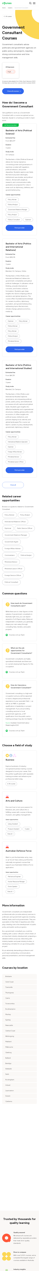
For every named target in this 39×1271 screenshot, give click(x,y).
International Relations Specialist (17, 442)
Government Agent (11, 542)
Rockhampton (10, 1009)
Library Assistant (13, 824)
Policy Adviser (12, 199)
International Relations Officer (15, 522)
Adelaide (8, 1069)
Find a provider (20, 228)
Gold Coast (9, 982)
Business (10, 759)
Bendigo (8, 1063)
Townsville (8, 987)
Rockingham (9, 1080)
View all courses (13, 91)
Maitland (8, 1042)
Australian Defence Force (19, 851)
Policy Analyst (12, 214)
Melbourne (9, 1047)
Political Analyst (13, 204)
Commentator (10, 555)
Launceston (9, 1091)
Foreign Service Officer (13, 575)
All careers (9, 16)
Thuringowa (9, 993)
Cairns (7, 998)
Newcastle (9, 1025)
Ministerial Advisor (13, 341)
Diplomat (28, 219)
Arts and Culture (14, 800)
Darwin (7, 1096)
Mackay (8, 1014)
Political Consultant (14, 219)
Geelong (8, 1052)
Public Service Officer (24, 528)
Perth (7, 1074)
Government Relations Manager (17, 209)
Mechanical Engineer (14, 876)
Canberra (8, 1101)
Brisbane (8, 976)
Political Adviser (12, 326)
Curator (27, 829)
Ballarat (8, 1058)
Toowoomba (9, 1004)
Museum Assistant (13, 829)
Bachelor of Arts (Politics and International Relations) (18, 246)
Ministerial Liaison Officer (15, 462)
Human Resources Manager (16, 881)
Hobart (7, 1085)
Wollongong (9, 1036)
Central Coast (10, 1031)
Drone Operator (12, 886)
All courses (12, 784)
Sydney (8, 1020)
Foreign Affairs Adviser (15, 452)
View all (13, 485)
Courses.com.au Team (17, 635)
